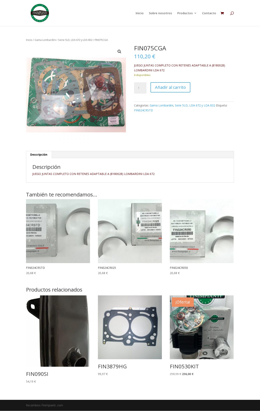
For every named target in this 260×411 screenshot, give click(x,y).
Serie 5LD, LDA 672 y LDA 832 (75, 40)
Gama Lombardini (45, 40)
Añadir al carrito (170, 87)
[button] (119, 51)
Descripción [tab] (38, 154)
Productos (185, 13)
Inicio (140, 13)
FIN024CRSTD (143, 110)
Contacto (209, 13)
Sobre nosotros (160, 13)
